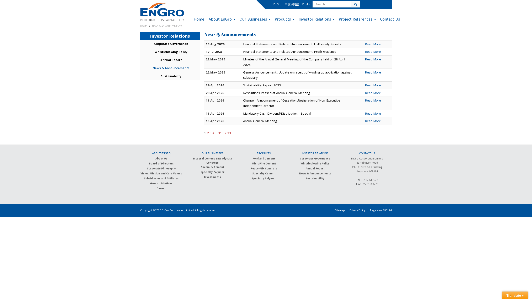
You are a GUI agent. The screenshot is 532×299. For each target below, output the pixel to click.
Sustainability (171, 76)
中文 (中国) (292, 4)
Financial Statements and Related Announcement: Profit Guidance (289, 51)
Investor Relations (315, 19)
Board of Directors (161, 163)
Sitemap (340, 210)
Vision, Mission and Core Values (161, 173)
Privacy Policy (357, 210)
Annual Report (171, 60)
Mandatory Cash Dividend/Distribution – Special (277, 113)
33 (229, 133)
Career (161, 188)
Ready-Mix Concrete (264, 168)
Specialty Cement (212, 167)
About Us (161, 158)
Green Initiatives (161, 183)
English (307, 4)
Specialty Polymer (212, 172)
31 (220, 133)
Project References (355, 19)
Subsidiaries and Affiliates (161, 178)
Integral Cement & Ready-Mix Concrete (212, 161)
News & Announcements (171, 68)
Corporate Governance (171, 44)
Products (283, 19)
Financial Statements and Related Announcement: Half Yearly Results (292, 44)
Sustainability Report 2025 (262, 85)
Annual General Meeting (260, 121)
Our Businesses (253, 19)
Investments (212, 177)
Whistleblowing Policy (171, 52)
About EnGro (220, 19)
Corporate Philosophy (161, 168)
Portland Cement (263, 158)
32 (225, 133)
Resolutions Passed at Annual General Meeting (276, 93)
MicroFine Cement (264, 163)
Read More (373, 44)
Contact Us (390, 19)
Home (199, 19)
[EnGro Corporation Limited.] (162, 13)
